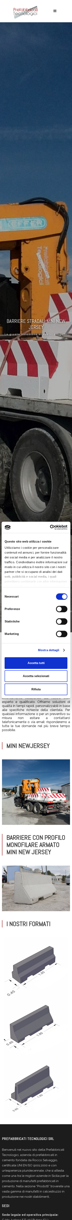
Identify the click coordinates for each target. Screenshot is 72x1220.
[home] (24, 12)
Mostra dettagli (48, 650)
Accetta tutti (36, 663)
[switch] (61, 609)
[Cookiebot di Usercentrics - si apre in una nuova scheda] (50, 527)
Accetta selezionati (36, 676)
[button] (55, 11)
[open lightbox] (36, 792)
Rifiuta (36, 689)
